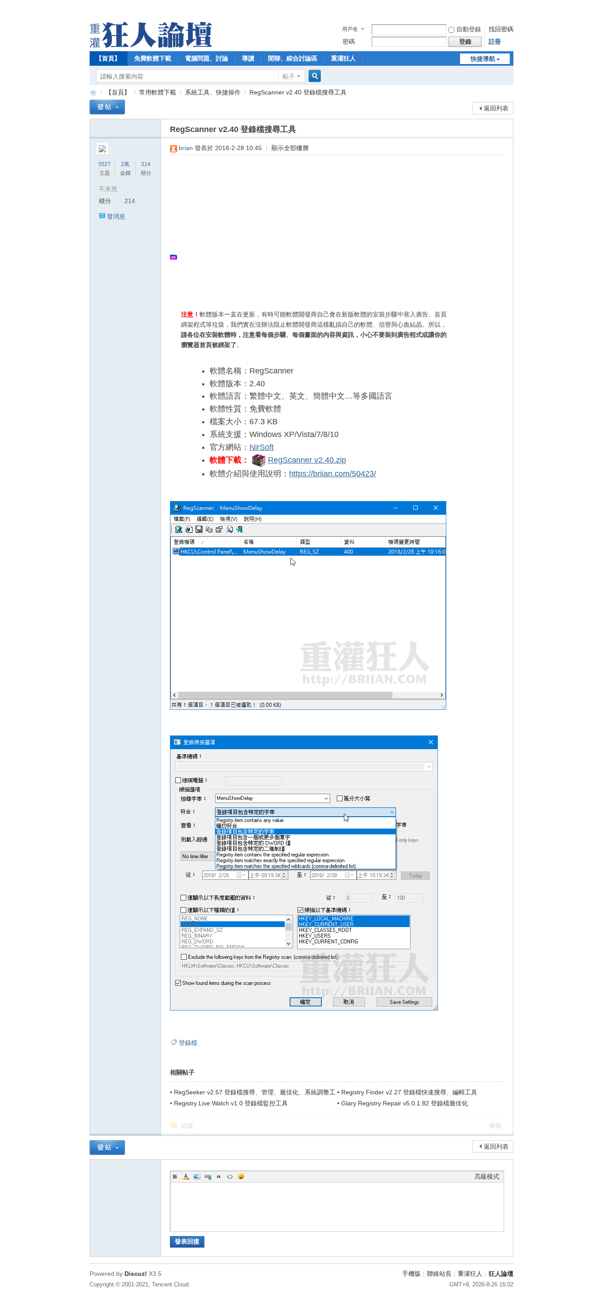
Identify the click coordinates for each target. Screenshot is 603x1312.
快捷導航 (483, 58)
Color (185, 1176)
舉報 (495, 1125)
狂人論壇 (501, 1273)
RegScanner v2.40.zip (307, 460)
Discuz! (135, 1273)
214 (146, 164)
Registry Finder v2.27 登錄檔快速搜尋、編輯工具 (409, 1092)
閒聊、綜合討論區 (292, 58)
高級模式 (487, 1176)
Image (196, 1176)
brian (186, 147)
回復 (187, 1125)
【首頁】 (108, 58)
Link (208, 1176)
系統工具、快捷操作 (213, 92)
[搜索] (313, 76)
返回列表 (496, 108)
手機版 (411, 1273)
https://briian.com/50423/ (332, 473)
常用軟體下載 (157, 92)
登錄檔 (188, 1042)
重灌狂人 (343, 58)
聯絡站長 (439, 1273)
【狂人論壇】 (93, 92)
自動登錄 (468, 29)
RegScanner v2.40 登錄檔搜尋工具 (298, 92)
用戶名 (350, 29)
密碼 (349, 41)
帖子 (289, 76)
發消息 (116, 216)
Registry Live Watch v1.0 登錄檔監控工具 (231, 1103)
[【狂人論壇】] (151, 45)
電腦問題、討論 (206, 58)
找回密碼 (501, 29)
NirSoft (261, 447)
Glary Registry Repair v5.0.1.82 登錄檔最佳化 (404, 1103)
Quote (219, 1176)
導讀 (248, 58)
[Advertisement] (332, 225)
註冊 (495, 41)
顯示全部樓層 (290, 147)
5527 (104, 164)
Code (230, 1176)
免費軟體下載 (152, 58)
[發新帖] (107, 107)
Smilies (241, 1176)
